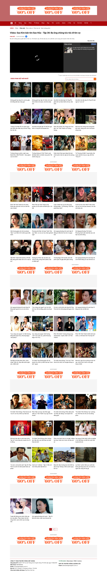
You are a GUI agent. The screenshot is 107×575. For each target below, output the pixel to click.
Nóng (20, 23)
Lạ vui (58, 23)
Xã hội (86, 23)
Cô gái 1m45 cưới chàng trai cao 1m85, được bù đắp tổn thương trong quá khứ (80, 48)
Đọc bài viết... (91, 41)
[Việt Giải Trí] (11, 23)
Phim (30, 23)
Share (94, 44)
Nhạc (43, 23)
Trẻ (53, 23)
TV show (36, 23)
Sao (25, 23)
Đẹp (48, 23)
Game (63, 23)
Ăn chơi (79, 23)
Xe (74, 23)
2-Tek (69, 23)
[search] (90, 23)
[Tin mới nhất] (15, 23)
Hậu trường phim (45, 28)
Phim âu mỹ (37, 28)
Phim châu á (29, 28)
